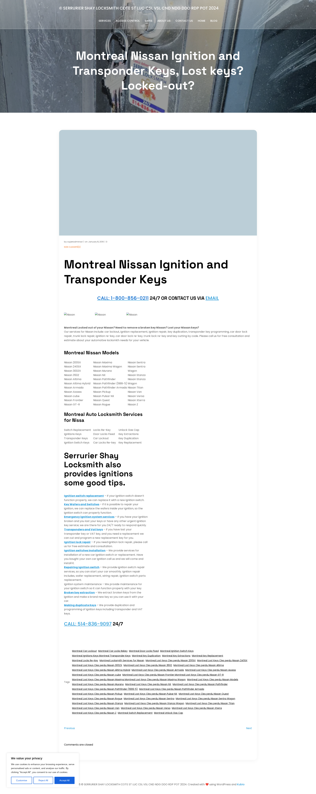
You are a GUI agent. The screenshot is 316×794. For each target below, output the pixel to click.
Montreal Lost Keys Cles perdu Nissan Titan (210, 703)
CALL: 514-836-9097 (88, 624)
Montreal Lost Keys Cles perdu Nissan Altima (198, 665)
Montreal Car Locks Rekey (113, 651)
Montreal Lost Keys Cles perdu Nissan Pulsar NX (150, 693)
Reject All (43, 780)
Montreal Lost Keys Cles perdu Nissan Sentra (149, 698)
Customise (21, 780)
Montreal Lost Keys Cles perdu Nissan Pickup (97, 693)
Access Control (128, 21)
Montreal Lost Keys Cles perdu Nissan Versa (145, 708)
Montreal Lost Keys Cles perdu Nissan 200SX (171, 660)
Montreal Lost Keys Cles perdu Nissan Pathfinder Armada (171, 689)
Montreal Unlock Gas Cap (168, 713)
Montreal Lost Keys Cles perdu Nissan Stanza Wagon (154, 703)
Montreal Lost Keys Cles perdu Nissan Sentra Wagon (205, 698)
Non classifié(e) (72, 247)
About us (164, 21)
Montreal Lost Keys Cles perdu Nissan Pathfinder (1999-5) (105, 689)
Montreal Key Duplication (146, 655)
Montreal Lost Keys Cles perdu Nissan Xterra (197, 708)
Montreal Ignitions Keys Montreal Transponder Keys (101, 655)
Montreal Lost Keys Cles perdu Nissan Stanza (97, 703)
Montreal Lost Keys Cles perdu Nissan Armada (158, 670)
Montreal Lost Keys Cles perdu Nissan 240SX (222, 660)
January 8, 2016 (96, 241)
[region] (43, 770)
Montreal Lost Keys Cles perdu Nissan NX (148, 684)
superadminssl (75, 241)
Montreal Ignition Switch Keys (177, 651)
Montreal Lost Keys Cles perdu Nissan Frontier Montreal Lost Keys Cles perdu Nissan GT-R (173, 674)
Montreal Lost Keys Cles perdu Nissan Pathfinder (200, 684)
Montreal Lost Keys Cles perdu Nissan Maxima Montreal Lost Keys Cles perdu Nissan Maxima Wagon (129, 679)
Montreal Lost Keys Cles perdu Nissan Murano (98, 684)
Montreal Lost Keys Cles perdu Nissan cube (96, 674)
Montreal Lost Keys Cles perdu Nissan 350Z (148, 665)
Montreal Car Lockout (84, 651)
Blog (213, 21)
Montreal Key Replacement (207, 655)
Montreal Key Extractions (176, 655)
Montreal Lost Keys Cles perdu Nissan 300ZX (97, 665)
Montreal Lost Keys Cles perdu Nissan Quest (204, 693)
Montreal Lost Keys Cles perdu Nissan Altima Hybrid (101, 670)
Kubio (241, 784)
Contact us (184, 21)
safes (148, 21)
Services (105, 21)
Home (201, 21)
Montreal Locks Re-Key (85, 660)
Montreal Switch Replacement (135, 713)
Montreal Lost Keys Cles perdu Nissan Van (95, 708)
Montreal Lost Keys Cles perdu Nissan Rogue (97, 698)
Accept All (64, 780)
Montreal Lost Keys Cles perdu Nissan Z (94, 713)
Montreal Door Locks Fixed (144, 651)
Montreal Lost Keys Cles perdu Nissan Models (212, 679)
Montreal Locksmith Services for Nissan (122, 660)
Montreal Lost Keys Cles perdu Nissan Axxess (210, 670)
